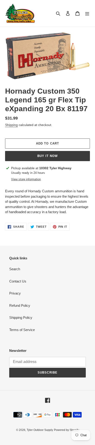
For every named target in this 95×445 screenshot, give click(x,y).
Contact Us (17, 281)
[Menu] (87, 13)
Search (14, 269)
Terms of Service (22, 330)
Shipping (11, 125)
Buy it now (47, 156)
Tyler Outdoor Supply (40, 430)
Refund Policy (19, 305)
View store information (26, 179)
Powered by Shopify (66, 430)
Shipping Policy (20, 317)
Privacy (15, 293)
